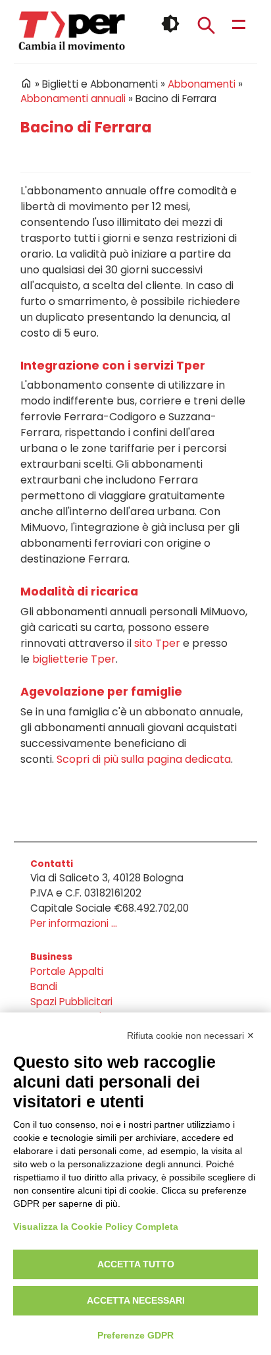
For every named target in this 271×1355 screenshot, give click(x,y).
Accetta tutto (135, 1264)
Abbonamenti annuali (73, 98)
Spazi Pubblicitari (71, 1002)
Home (26, 83)
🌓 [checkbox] (170, 24)
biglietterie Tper (74, 659)
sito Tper (157, 643)
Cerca (205, 25)
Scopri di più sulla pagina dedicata (144, 759)
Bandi (43, 986)
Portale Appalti (66, 971)
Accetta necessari (136, 1300)
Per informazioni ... (73, 923)
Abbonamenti (201, 84)
